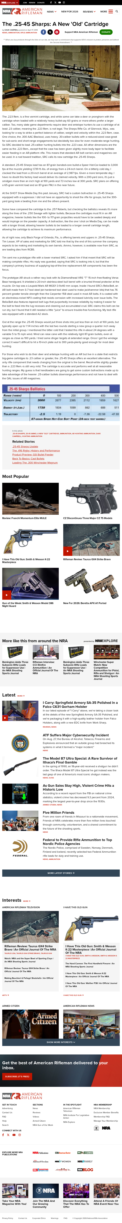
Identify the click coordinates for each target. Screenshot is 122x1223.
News (50, 11)
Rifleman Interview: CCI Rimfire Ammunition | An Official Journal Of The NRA (45, 667)
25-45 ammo (31, 433)
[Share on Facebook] (43, 31)
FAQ (4, 1116)
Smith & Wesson (92, 955)
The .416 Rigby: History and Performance (36, 451)
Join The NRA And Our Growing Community (44, 1204)
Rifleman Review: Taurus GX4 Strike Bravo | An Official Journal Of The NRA (30, 948)
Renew (32, 2)
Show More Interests (77, 1042)
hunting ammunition (32, 436)
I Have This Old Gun (75, 907)
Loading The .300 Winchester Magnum (35, 463)
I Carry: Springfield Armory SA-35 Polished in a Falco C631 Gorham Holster (80, 704)
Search (5, 1125)
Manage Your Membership (106, 1120)
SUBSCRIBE (17, 1076)
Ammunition (14, 32)
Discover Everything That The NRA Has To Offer (76, 1204)
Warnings (54, 1218)
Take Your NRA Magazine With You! (14, 1202)
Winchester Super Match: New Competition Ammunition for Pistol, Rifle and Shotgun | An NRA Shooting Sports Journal (106, 670)
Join (25, 2)
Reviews (88, 11)
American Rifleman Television (21, 907)
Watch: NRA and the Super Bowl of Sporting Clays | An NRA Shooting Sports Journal (28, 960)
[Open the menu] (111, 11)
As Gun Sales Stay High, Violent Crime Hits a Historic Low (78, 787)
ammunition (65, 433)
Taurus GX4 (46, 953)
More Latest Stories (73, 873)
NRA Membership (102, 1108)
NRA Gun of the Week (43, 1125)
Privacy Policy (7, 1218)
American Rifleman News (78, 1006)
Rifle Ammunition (29, 32)
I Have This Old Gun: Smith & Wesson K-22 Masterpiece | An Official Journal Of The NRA (90, 949)
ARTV (4, 995)
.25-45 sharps (18, 433)
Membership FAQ (102, 1116)
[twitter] (50, 31)
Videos (36, 1116)
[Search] (117, 11)
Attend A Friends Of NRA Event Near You (106, 1202)
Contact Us (7, 1112)
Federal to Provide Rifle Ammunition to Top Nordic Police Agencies (77, 841)
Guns (51, 777)
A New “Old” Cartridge (48, 433)
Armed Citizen (49, 804)
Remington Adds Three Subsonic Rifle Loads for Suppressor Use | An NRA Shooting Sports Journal (15, 667)
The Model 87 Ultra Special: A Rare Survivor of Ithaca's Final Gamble (80, 760)
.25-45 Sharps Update (25, 446)
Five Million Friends (58, 812)
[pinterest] (56, 31)
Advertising (7, 1108)
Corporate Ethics (39, 1218)
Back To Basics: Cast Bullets (28, 459)
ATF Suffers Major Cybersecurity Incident (76, 735)
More (19, 696)
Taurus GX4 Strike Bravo (28, 953)
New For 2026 (69, 11)
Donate (40, 2)
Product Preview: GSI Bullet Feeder (32, 455)
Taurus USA (9, 953)
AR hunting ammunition (83, 433)
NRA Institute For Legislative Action (76, 1116)
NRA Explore (69, 1122)
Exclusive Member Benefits (106, 1112)
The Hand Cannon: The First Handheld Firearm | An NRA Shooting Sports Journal (90, 965)
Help (4, 1120)
